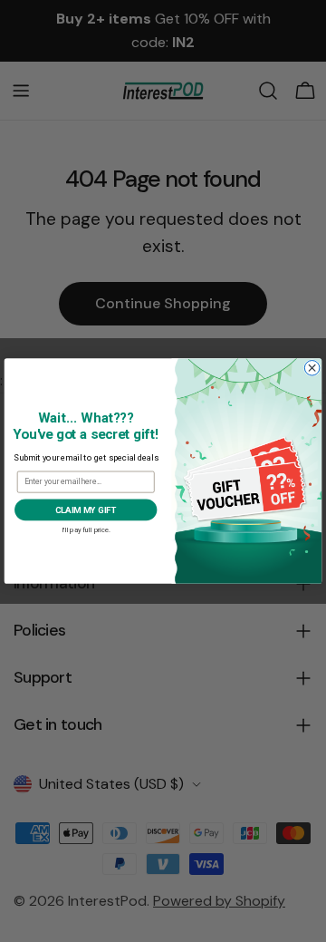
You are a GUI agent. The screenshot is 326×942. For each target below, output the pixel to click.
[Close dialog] (312, 368)
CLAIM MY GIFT (86, 509)
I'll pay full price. (86, 529)
